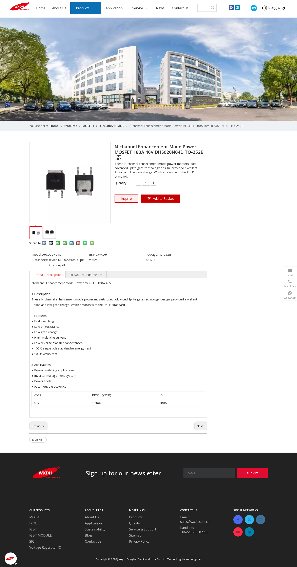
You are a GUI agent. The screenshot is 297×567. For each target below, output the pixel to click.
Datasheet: (40, 260)
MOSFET (38, 439)
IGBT (33, 529)
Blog (88, 535)
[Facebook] (231, 7)
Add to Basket (163, 198)
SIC (31, 541)
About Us (92, 517)
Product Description (47, 275)
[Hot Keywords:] (212, 8)
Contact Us (93, 541)
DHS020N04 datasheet (86, 275)
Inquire (126, 198)
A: (147, 260)
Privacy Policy (139, 541)
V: (90, 260)
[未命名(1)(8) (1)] (254, 8)
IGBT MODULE (40, 535)
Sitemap (135, 535)
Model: (37, 254)
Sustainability (95, 529)
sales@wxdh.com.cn (195, 521)
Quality (134, 523)
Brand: (93, 254)
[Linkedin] (237, 7)
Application (93, 523)
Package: (152, 254)
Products (136, 517)
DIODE (34, 523)
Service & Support (142, 529)
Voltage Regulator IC (45, 547)
